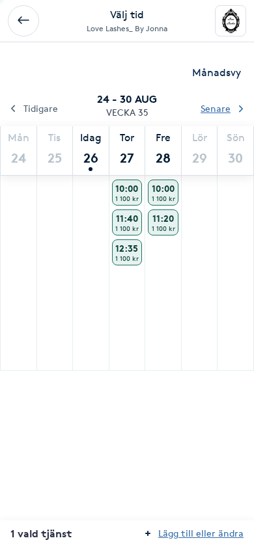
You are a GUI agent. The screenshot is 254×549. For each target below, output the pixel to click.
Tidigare (40, 108)
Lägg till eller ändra (201, 533)
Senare (216, 108)
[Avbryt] (23, 20)
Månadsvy (216, 72)
